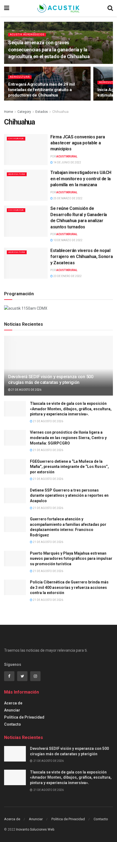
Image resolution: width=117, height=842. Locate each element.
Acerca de (13, 703)
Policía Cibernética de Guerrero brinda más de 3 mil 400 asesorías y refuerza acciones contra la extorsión (69, 587)
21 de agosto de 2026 (26, 389)
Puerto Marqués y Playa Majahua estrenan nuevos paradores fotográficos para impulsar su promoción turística (71, 558)
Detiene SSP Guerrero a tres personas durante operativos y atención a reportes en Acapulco (69, 495)
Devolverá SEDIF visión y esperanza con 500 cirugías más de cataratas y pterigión (50, 379)
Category (24, 112)
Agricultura (20, 77)
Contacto (12, 724)
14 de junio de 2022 (67, 162)
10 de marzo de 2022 (67, 240)
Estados (41, 112)
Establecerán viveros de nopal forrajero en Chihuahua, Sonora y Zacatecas (81, 256)
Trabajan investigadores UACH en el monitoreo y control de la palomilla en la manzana (80, 178)
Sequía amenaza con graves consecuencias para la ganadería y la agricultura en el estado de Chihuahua (49, 49)
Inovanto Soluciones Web (35, 829)
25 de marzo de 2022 (67, 198)
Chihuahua (60, 112)
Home (8, 112)
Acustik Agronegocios (27, 34)
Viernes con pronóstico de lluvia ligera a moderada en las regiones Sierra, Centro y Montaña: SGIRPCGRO (68, 437)
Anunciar (12, 710)
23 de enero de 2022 (67, 276)
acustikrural (66, 156)
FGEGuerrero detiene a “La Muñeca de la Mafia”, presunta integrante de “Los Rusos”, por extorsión (69, 466)
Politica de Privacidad (24, 717)
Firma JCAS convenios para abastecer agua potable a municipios (77, 143)
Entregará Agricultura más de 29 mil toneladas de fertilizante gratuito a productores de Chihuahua (41, 90)
